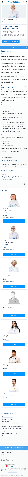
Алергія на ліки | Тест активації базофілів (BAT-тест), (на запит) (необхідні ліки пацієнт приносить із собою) (13, 178)
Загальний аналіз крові (7, 419)
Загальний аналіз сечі (7, 416)
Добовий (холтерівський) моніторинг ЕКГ (12, 428)
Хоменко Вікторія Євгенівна (10, 19)
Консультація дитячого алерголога (11, 438)
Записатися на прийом (11, 41)
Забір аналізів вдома (7, 431)
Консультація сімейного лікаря (9, 433)
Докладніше (14, 221)
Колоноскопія (5, 421)
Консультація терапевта (8, 435)
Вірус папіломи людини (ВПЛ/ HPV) (10, 424)
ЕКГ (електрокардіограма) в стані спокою (12, 426)
